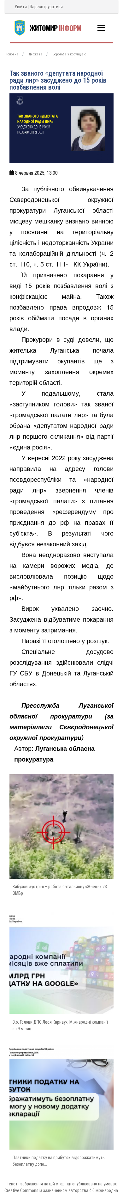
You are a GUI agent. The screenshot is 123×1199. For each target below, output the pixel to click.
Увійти (21, 6)
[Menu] (101, 28)
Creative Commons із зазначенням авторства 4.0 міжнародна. (61, 1190)
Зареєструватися (46, 6)
